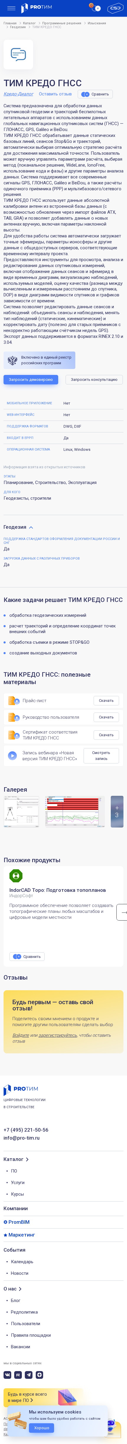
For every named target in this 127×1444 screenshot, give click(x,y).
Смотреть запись (101, 755)
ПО (14, 1171)
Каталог (14, 1159)
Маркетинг (22, 1234)
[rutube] (18, 1375)
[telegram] (28, 1375)
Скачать (106, 700)
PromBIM (19, 1222)
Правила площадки (31, 1335)
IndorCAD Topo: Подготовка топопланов (57, 890)
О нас (10, 1288)
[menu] (11, 8)
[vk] (7, 1375)
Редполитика (24, 1312)
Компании (16, 1208)
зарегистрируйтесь (57, 1035)
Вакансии (20, 1346)
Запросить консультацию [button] (94, 379)
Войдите (20, 1035)
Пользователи (25, 1323)
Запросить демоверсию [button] (31, 379)
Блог (15, 1300)
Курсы (17, 1194)
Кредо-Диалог (18, 94)
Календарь (22, 1261)
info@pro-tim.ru (22, 1137)
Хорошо (41, 1428)
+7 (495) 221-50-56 (26, 1129)
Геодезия (15, 527)
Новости (19, 1273)
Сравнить (100, 94)
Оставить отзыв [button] (55, 94)
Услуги (18, 1182)
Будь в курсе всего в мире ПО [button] (27, 1397)
